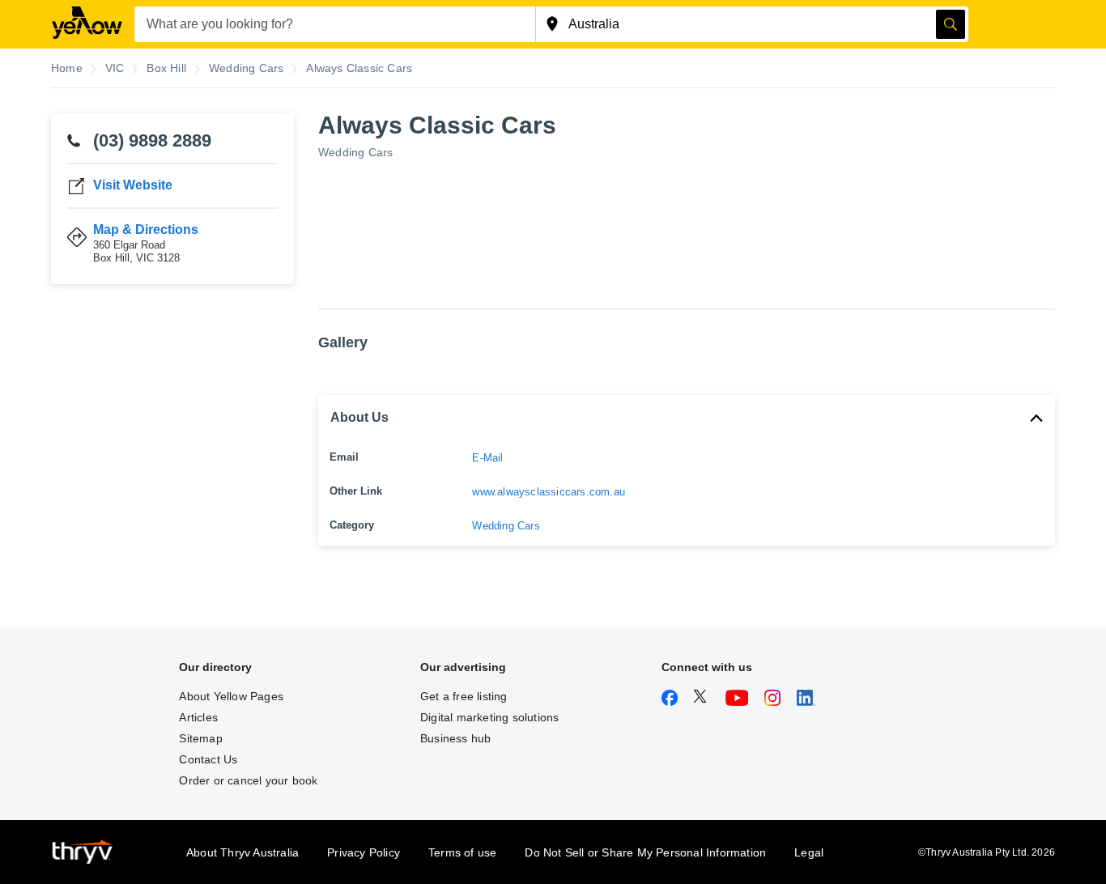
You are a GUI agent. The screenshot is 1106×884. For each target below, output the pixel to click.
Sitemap (200, 738)
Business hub (455, 738)
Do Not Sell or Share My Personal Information (645, 852)
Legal (808, 852)
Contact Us (208, 759)
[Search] (950, 24)
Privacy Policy (363, 852)
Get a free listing (464, 696)
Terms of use (462, 852)
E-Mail (487, 458)
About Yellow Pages (231, 696)
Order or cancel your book (248, 780)
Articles (198, 717)
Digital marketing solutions (489, 717)
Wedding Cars (355, 152)
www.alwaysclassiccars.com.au (548, 492)
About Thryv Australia (242, 852)
